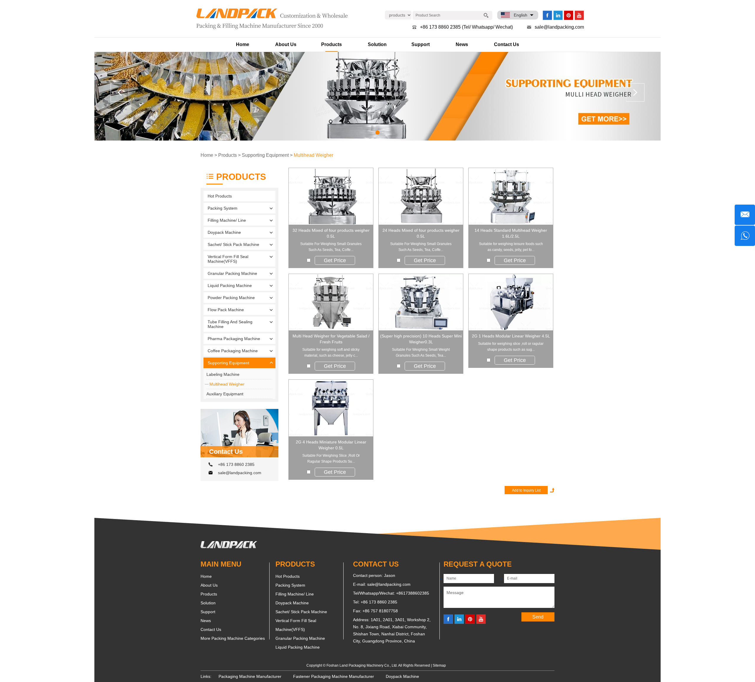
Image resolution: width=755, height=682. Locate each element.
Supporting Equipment (265, 155)
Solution (377, 44)
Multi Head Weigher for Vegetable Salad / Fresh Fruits (331, 339)
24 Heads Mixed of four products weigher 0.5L (421, 233)
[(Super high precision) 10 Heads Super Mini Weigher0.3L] (421, 302)
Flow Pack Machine (226, 309)
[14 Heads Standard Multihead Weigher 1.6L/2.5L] (511, 196)
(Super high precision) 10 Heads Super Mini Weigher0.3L (421, 339)
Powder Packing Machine (231, 297)
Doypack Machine (224, 232)
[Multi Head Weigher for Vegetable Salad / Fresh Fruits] (331, 302)
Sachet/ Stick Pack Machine (233, 244)
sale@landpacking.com (559, 27)
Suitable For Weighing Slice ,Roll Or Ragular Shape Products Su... (331, 458)
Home (242, 44)
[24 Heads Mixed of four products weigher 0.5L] (421, 196)
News (462, 44)
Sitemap (439, 665)
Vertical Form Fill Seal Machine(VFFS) (228, 259)
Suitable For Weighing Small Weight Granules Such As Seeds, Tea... (421, 352)
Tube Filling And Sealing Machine (230, 324)
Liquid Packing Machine (230, 285)
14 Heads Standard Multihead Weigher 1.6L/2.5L (511, 233)
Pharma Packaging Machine (234, 338)
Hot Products (220, 196)
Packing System (222, 208)
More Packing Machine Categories (233, 638)
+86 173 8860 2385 (236, 464)
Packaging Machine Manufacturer (250, 676)
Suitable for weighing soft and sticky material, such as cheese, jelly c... (331, 352)
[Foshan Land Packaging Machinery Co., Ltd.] (229, 546)
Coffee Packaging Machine (233, 350)
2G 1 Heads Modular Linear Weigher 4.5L (511, 336)
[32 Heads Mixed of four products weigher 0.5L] (331, 196)
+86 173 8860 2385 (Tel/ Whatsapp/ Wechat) (466, 27)
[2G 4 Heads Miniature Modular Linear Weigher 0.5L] (331, 408)
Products (331, 44)
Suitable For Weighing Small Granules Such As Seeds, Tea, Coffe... (331, 247)
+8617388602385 (412, 593)
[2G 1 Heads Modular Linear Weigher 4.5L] (511, 302)
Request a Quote (478, 564)
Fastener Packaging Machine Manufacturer (333, 676)
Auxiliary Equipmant (224, 393)
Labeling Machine (222, 374)
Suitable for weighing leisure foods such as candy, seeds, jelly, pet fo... (511, 247)
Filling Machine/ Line (227, 220)
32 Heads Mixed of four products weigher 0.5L (331, 233)
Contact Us (506, 44)
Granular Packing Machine (232, 273)
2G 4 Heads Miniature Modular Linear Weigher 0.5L (331, 445)
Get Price (335, 260)
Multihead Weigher (313, 155)
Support (420, 44)
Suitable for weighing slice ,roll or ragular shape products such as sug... (511, 347)
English (520, 15)
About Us (285, 44)
